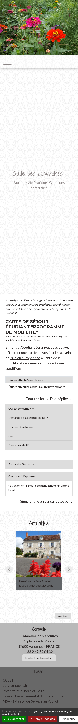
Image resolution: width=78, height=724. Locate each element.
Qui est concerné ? (20, 408)
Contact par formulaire (39, 658)
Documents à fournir (21, 427)
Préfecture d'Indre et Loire (23, 691)
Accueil (19, 182)
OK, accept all (15, 719)
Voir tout (63, 616)
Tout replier (37, 398)
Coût (11, 436)
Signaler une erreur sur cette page (46, 501)
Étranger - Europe (43, 300)
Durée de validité (19, 445)
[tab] (39, 379)
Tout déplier (61, 398)
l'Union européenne (25, 358)
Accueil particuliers (17, 300)
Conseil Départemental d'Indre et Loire (33, 696)
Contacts (39, 629)
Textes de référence (20, 464)
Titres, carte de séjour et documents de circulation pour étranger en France (39, 304)
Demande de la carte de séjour (27, 417)
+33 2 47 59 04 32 (39, 652)
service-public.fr (15, 685)
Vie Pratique (37, 182)
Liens (39, 671)
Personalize (68, 719)
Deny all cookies (44, 719)
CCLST (8, 680)
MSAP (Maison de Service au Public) (30, 701)
